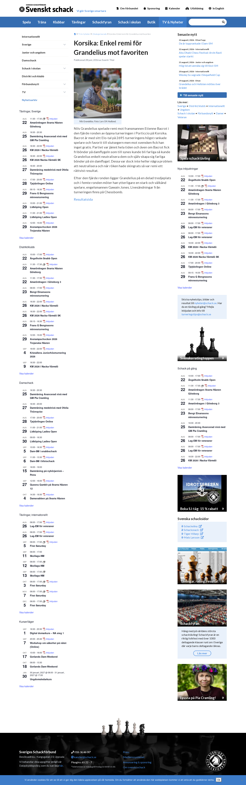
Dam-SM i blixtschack (42, 461)
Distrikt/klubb (197, 105)
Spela (27, 22)
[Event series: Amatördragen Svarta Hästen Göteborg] (44, 118)
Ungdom (185, 109)
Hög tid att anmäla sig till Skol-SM (198, 65)
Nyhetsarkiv (29, 99)
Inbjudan (54, 118)
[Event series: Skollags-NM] (44, 561)
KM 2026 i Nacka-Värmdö (44, 150)
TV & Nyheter (172, 22)
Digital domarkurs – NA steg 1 (47, 633)
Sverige (26, 44)
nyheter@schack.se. (205, 303)
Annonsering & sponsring (137, 762)
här (61, 765)
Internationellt (31, 36)
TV (24, 92)
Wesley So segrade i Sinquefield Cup (199, 74)
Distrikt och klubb (33, 76)
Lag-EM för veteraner (42, 526)
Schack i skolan (129, 22)
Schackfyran (101, 22)
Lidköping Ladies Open (43, 217)
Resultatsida (83, 199)
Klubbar (59, 22)
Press (126, 752)
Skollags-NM (37, 555)
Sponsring (153, 8)
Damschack (29, 60)
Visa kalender (26, 237)
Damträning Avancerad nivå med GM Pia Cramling (48, 396)
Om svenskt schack (134, 767)
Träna (41, 22)
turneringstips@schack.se (196, 314)
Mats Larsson (191, 537)
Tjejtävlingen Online (41, 183)
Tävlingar (78, 22)
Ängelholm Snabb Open (43, 258)
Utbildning (196, 8)
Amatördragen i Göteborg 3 (45, 282)
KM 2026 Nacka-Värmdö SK (45, 159)
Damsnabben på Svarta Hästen (47, 498)
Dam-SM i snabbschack (43, 451)
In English (218, 8)
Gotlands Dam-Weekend (44, 656)
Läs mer (202, 653)
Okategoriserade (99, 34)
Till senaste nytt (193, 95)
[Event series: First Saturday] (44, 541)
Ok (218, 779)
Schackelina (190, 526)
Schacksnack (191, 529)
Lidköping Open (39, 207)
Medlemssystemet (133, 757)
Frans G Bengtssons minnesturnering (42, 195)
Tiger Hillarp (191, 533)
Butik (151, 22)
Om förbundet (129, 8)
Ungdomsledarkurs (41, 679)
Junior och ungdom (33, 52)
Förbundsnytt (30, 84)
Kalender (174, 8)
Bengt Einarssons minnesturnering (40, 293)
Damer (220, 113)
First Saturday (38, 545)
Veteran (182, 117)
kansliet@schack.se (85, 757)
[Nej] (241, 780)
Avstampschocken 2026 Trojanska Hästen (43, 228)
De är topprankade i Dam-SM (196, 43)
